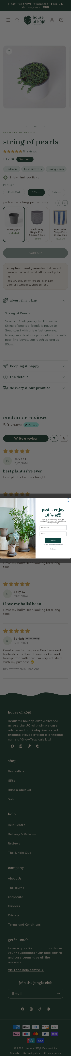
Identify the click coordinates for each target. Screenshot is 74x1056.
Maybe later (53, 549)
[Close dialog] (68, 499)
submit (53, 540)
